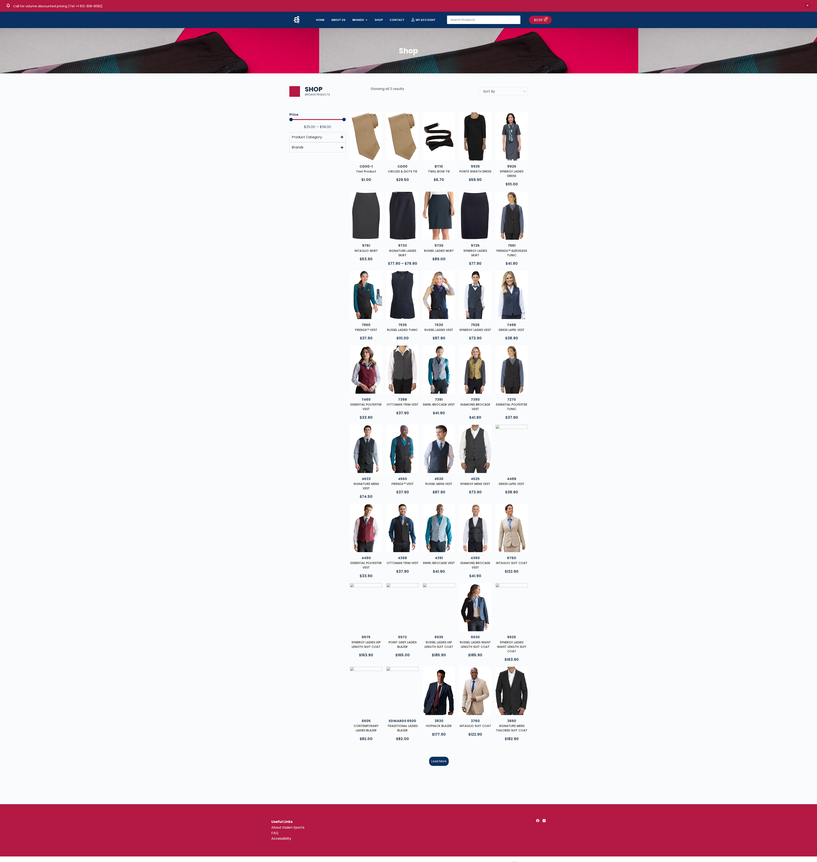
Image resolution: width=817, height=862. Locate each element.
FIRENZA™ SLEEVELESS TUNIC (511, 253)
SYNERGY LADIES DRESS (511, 173)
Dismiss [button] (807, 6)
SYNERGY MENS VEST (475, 484)
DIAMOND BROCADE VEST (475, 406)
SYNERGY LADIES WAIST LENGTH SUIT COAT (511, 646)
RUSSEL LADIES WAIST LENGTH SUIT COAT (475, 644)
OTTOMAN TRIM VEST (402, 404)
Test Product (366, 171)
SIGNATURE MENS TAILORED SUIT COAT (511, 728)
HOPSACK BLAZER (439, 726)
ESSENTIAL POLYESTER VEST (366, 406)
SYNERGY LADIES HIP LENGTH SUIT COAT (366, 644)
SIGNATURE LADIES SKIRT (402, 253)
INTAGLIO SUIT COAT (511, 563)
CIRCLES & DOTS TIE (402, 171)
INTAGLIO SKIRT (366, 251)
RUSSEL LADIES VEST (438, 330)
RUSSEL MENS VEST (438, 484)
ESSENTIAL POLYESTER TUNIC (511, 406)
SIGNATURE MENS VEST (366, 486)
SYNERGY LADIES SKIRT (475, 253)
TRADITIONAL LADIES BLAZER (402, 728)
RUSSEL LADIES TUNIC (402, 330)
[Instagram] (544, 820)
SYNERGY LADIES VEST (475, 330)
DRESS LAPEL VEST (511, 330)
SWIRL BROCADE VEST (439, 404)
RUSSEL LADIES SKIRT (439, 251)
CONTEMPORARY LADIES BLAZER (366, 728)
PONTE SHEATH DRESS (475, 171)
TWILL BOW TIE (439, 171)
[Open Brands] (366, 20)
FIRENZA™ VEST (366, 330)
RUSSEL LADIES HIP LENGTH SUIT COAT (438, 644)
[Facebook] (537, 820)
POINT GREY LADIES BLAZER (403, 644)
